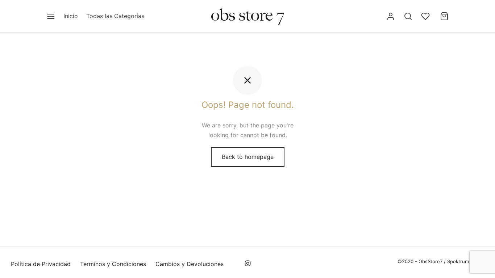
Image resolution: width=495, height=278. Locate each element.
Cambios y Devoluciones (189, 264)
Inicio (70, 16)
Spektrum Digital (465, 261)
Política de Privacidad (41, 264)
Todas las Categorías (115, 16)
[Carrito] (444, 16)
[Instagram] (247, 263)
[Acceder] (390, 16)
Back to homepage (248, 156)
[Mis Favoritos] (426, 16)
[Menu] (50, 16)
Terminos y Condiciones (113, 264)
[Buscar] (408, 16)
